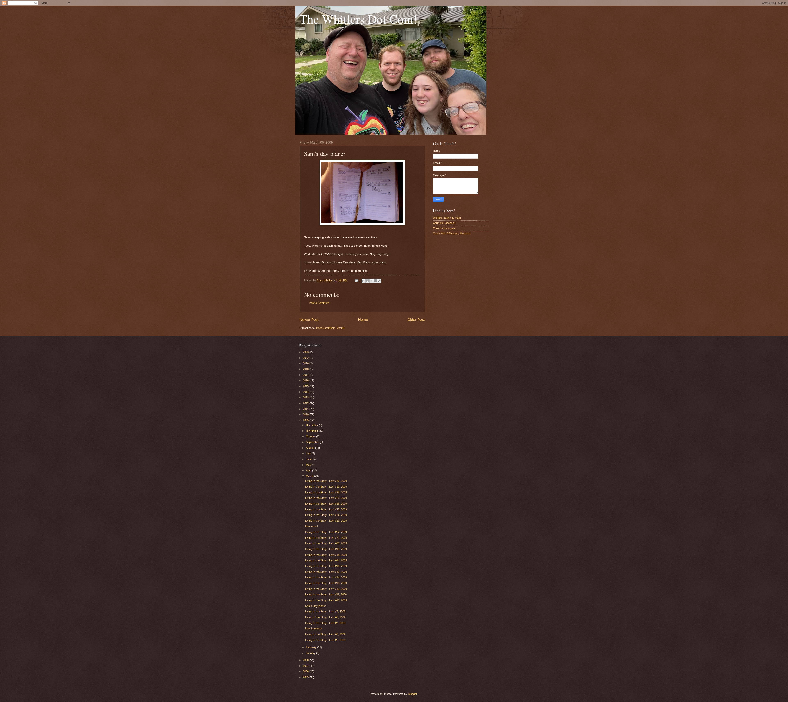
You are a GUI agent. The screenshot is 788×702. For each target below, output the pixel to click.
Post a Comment (319, 302)
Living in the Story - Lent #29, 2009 (326, 486)
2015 (306, 386)
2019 (306, 363)
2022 (306, 357)
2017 (306, 374)
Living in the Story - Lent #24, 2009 (326, 515)
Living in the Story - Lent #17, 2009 (326, 560)
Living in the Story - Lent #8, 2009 (325, 617)
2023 (306, 352)
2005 (306, 677)
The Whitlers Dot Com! (358, 19)
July (309, 453)
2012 (306, 403)
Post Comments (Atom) (330, 327)
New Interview (313, 628)
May (309, 464)
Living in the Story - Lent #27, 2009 (326, 497)
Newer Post (309, 320)
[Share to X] (371, 281)
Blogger (412, 693)
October (311, 436)
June (309, 459)
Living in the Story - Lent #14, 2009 (326, 577)
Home (363, 320)
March (310, 476)
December (312, 425)
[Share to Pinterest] (379, 281)
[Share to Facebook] (375, 281)
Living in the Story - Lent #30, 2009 (326, 480)
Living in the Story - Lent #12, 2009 (326, 588)
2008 (306, 660)
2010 (306, 414)
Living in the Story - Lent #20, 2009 (326, 543)
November (312, 430)
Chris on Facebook (444, 222)
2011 (306, 409)
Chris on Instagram (444, 228)
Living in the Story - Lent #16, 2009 (326, 566)
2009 (306, 420)
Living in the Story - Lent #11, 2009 (326, 594)
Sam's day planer (315, 606)
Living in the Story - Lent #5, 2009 (325, 640)
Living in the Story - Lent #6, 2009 (325, 634)
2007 (306, 665)
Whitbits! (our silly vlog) (447, 217)
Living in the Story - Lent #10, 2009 (326, 600)
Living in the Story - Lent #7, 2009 (325, 623)
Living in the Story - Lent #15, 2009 (326, 571)
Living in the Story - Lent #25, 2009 (326, 509)
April (309, 470)
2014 (306, 392)
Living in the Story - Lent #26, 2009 (326, 503)
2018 (306, 369)
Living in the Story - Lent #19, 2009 (326, 549)
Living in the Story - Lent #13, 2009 (326, 583)
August (310, 447)
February (311, 647)
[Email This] (364, 281)
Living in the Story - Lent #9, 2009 (325, 611)
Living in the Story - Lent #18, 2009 (326, 554)
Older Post (416, 320)
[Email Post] (356, 280)
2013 (306, 397)
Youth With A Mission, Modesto (451, 233)
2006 (306, 671)
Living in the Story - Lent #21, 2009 (326, 537)
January (311, 653)
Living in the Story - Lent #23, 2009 (326, 520)
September (313, 442)
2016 (306, 380)
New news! (311, 526)
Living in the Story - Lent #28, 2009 (326, 492)
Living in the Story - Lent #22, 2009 (326, 532)
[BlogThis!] (367, 281)
